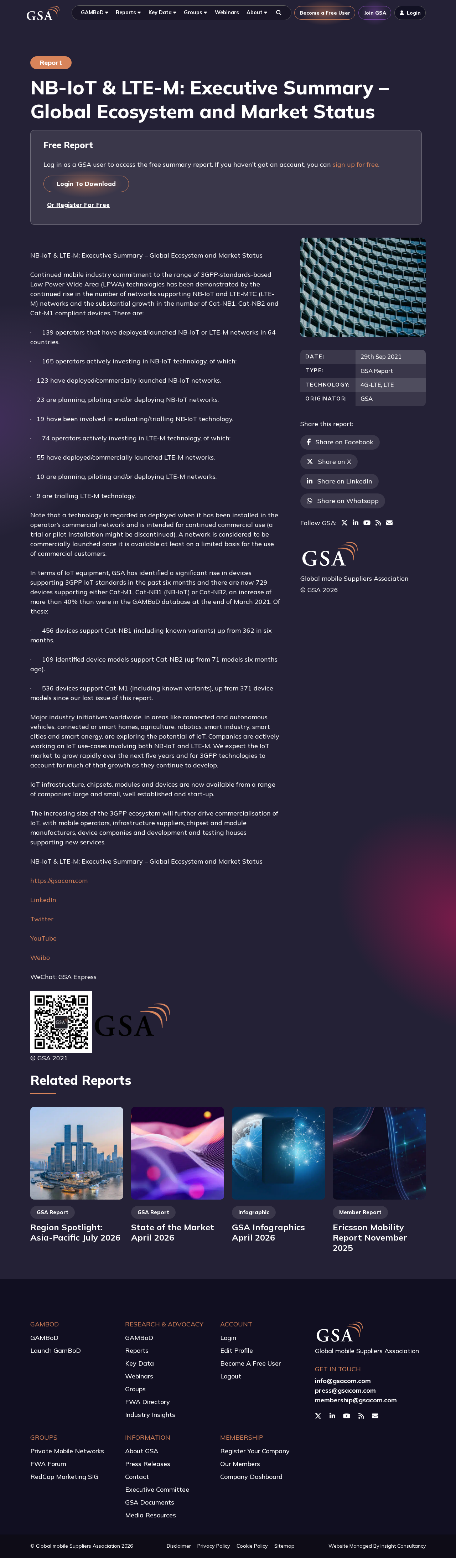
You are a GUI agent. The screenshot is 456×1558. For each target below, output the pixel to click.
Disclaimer (179, 1546)
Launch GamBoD (55, 1350)
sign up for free (355, 164)
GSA (367, 398)
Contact (137, 1476)
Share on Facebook (344, 442)
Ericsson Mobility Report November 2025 (370, 1237)
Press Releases (147, 1464)
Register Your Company (255, 1451)
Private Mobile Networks (67, 1451)
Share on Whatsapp (348, 501)
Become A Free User (250, 1363)
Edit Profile (236, 1350)
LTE (389, 384)
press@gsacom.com (345, 1390)
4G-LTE (371, 384)
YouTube (43, 938)
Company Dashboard (251, 1476)
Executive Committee (157, 1489)
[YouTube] (366, 523)
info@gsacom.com (343, 1381)
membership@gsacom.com (356, 1400)
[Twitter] (344, 523)
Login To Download (86, 183)
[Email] (389, 523)
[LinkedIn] (355, 523)
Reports (137, 1350)
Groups (135, 1389)
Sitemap (284, 1546)
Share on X (334, 461)
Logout (230, 1376)
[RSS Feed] (378, 523)
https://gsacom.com (59, 880)
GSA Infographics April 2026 (268, 1232)
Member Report (360, 1212)
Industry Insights (150, 1415)
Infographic (253, 1212)
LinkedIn (43, 900)
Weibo (40, 957)
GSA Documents (149, 1502)
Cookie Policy (252, 1546)
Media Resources (150, 1515)
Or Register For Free (78, 204)
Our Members (240, 1464)
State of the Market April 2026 (172, 1232)
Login (228, 1338)
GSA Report (377, 370)
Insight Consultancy (403, 1546)
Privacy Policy (213, 1546)
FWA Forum (48, 1464)
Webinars (139, 1376)
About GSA (141, 1451)
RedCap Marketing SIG (64, 1476)
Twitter (41, 919)
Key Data (139, 1363)
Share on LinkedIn (344, 481)
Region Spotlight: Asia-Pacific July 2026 (75, 1232)
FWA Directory (147, 1402)
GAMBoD (44, 1338)
